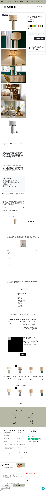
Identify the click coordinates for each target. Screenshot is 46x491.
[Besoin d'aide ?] (43, 488)
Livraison (5, 441)
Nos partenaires (20, 457)
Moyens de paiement (7, 438)
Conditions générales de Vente (9, 444)
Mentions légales (6, 435)
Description (5, 139)
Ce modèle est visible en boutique (37, 43)
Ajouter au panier (39, 38)
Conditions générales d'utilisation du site (9, 451)
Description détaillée (31, 19)
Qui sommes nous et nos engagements (7, 433)
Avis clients (19, 438)
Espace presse (19, 436)
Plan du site (19, 441)
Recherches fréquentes (21, 447)
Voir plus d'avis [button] (22, 289)
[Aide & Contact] (37, 6)
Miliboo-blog (19, 454)
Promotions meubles (21, 444)
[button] (15, 328)
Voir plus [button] (23, 354)
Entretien (4, 207)
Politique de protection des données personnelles (8, 448)
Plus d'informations (22, 309)
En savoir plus (11, 204)
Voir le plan (20, 298)
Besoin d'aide (19, 432)
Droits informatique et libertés (8, 453)
